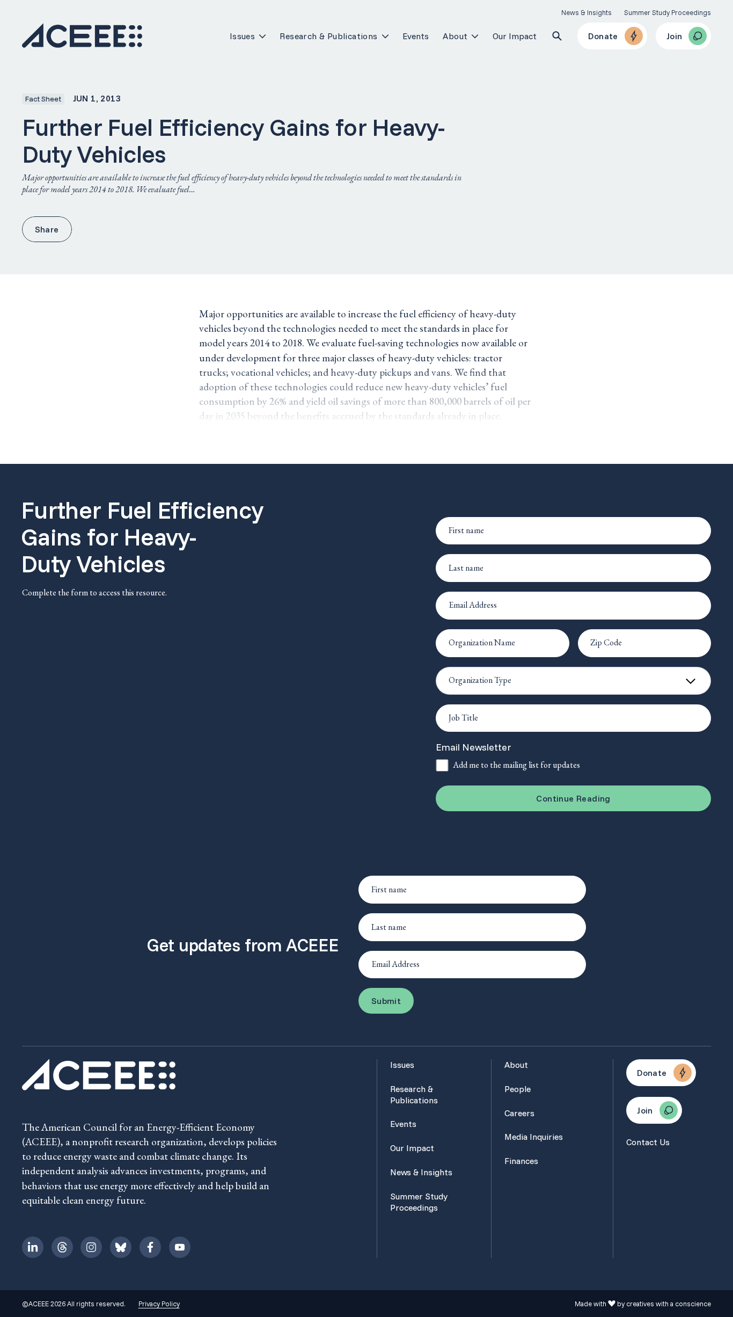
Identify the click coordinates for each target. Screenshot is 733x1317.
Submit (386, 1000)
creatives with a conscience (668, 1303)
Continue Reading (573, 798)
